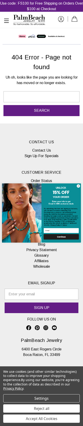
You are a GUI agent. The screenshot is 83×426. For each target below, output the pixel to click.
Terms (64, 225)
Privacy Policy (55, 225)
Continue (61, 236)
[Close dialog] (78, 186)
